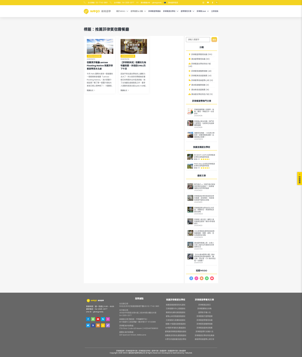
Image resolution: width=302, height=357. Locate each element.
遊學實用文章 (186, 11)
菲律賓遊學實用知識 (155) (201, 54)
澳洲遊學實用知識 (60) (200, 59)
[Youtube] (212, 278)
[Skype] (103, 319)
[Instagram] (196, 278)
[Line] (207, 278)
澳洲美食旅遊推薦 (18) (200, 89)
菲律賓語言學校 (169, 11)
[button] (217, 2)
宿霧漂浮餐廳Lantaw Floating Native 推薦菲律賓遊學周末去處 (100, 65)
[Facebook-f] (88, 319)
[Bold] (93, 325)
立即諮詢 (214, 11)
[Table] (98, 325)
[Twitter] (88, 325)
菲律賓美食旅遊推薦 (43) (201, 75)
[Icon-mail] (103, 325)
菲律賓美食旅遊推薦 (94, 56)
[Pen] (108, 325)
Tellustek (188, 353)
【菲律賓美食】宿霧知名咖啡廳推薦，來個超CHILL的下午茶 (133, 65)
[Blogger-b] (201, 278)
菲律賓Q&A (201, 11)
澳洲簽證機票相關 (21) (200, 85)
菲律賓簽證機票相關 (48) (201, 71)
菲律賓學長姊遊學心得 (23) (202, 80)
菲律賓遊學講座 (154, 11)
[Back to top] (297, 352)
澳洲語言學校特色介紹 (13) (202, 94)
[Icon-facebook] (191, 278)
